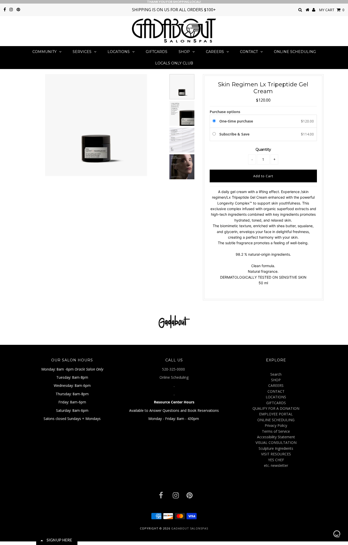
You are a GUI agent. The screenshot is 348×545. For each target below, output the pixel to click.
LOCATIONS (119, 51)
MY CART (331, 9)
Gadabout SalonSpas (189, 528)
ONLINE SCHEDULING (295, 51)
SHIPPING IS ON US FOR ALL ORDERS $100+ (174, 9)
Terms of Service (276, 431)
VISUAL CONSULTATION (276, 442)
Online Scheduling (174, 377)
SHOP (184, 51)
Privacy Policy (276, 425)
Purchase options (225, 111)
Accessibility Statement (276, 436)
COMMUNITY (44, 51)
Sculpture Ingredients (276, 448)
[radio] (215, 121)
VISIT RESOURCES (276, 454)
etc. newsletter (276, 465)
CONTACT (249, 51)
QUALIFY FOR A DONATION (275, 408)
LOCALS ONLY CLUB (174, 63)
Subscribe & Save (234, 134)
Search (276, 374)
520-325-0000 (174, 369)
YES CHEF (276, 459)
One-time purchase (236, 121)
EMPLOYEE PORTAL (276, 414)
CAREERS (215, 51)
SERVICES (82, 51)
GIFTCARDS (156, 51)
